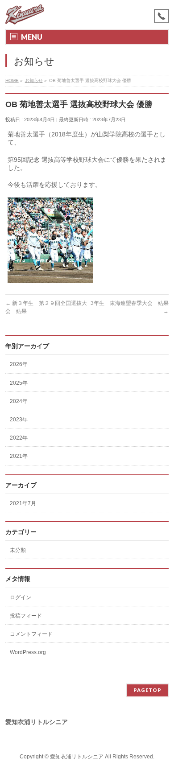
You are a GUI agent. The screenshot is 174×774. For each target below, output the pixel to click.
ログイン (20, 597)
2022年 (19, 438)
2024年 (19, 401)
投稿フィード (26, 616)
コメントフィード (31, 634)
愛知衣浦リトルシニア (77, 756)
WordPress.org (28, 652)
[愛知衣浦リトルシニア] (24, 14)
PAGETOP (147, 690)
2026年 (19, 364)
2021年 (19, 456)
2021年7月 (23, 503)
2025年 (19, 383)
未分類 (18, 550)
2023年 (19, 419)
